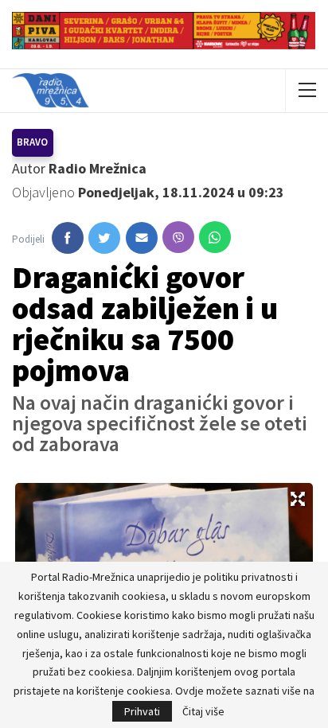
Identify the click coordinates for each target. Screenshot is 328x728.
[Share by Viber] (178, 237)
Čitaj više (203, 711)
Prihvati (142, 711)
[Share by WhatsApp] (215, 237)
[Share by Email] (142, 238)
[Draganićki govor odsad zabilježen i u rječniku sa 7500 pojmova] (68, 238)
